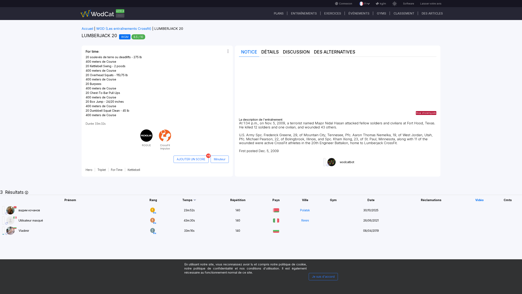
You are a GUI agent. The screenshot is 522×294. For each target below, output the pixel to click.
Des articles (432, 13)
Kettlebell (134, 170)
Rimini (305, 220)
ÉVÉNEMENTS (358, 13)
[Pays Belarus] (276, 210)
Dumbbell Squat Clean (105, 110)
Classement (404, 13)
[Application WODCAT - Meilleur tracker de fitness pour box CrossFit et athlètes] (104, 13)
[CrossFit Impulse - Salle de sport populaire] (165, 131)
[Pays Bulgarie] (276, 230)
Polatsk (305, 210)
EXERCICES (332, 13)
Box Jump (96, 101)
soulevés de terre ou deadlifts (110, 57)
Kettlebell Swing (100, 66)
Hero (89, 170)
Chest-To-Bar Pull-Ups (105, 93)
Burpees (95, 84)
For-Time (117, 170)
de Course (109, 61)
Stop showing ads (426, 112)
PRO (120, 15)
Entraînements (304, 13)
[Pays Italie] (276, 220)
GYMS (381, 13)
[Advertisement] (337, 89)
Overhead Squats (102, 75)
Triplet (101, 170)
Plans (279, 13)
